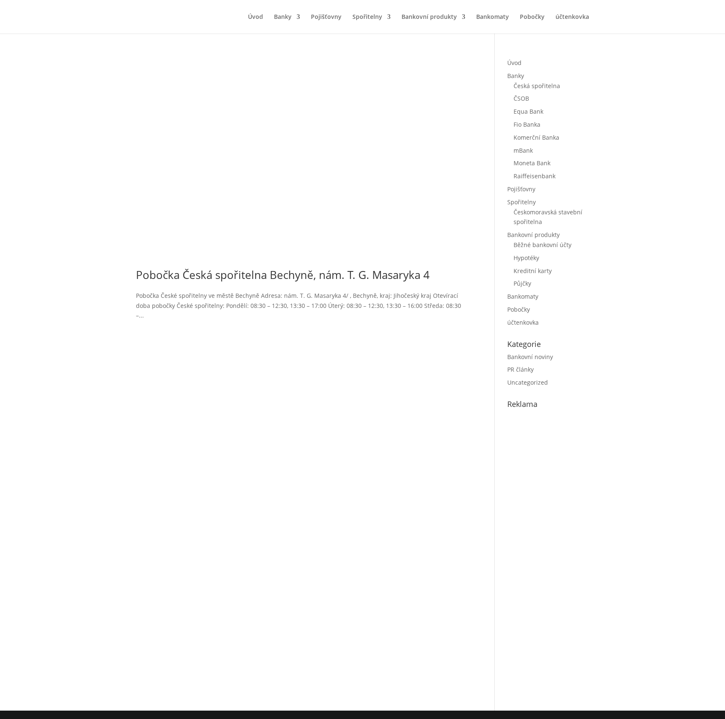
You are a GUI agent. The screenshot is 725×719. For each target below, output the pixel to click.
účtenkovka (572, 17)
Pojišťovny (326, 17)
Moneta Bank (532, 163)
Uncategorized (527, 382)
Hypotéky (526, 258)
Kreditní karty (533, 271)
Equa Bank (528, 111)
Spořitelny (367, 17)
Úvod (255, 17)
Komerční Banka (536, 137)
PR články (520, 369)
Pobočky (532, 17)
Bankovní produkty (429, 17)
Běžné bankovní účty (542, 245)
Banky (283, 17)
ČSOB (521, 98)
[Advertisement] (570, 558)
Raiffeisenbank (534, 176)
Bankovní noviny (530, 357)
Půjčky (522, 283)
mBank (523, 150)
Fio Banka (527, 124)
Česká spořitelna (537, 86)
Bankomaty (492, 17)
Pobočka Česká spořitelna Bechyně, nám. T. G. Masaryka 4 (283, 274)
